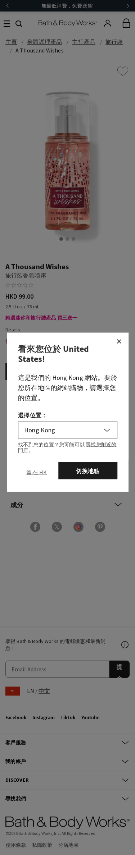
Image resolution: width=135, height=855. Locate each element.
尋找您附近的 (101, 444)
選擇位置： (32, 415)
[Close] (118, 341)
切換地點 (87, 470)
